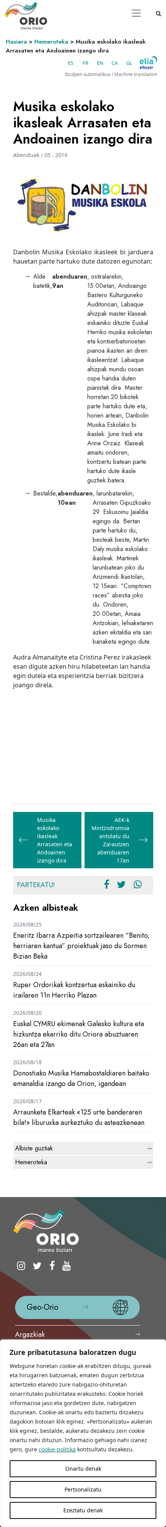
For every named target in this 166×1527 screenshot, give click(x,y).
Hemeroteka (51, 41)
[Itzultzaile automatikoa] (148, 63)
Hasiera (16, 41)
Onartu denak (83, 1468)
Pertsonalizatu (83, 1489)
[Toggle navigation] (136, 13)
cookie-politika (57, 1449)
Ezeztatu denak (83, 1510)
